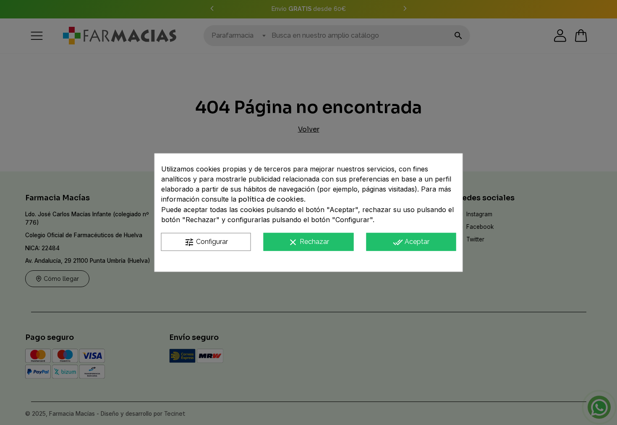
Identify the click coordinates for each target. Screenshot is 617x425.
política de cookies (271, 199)
